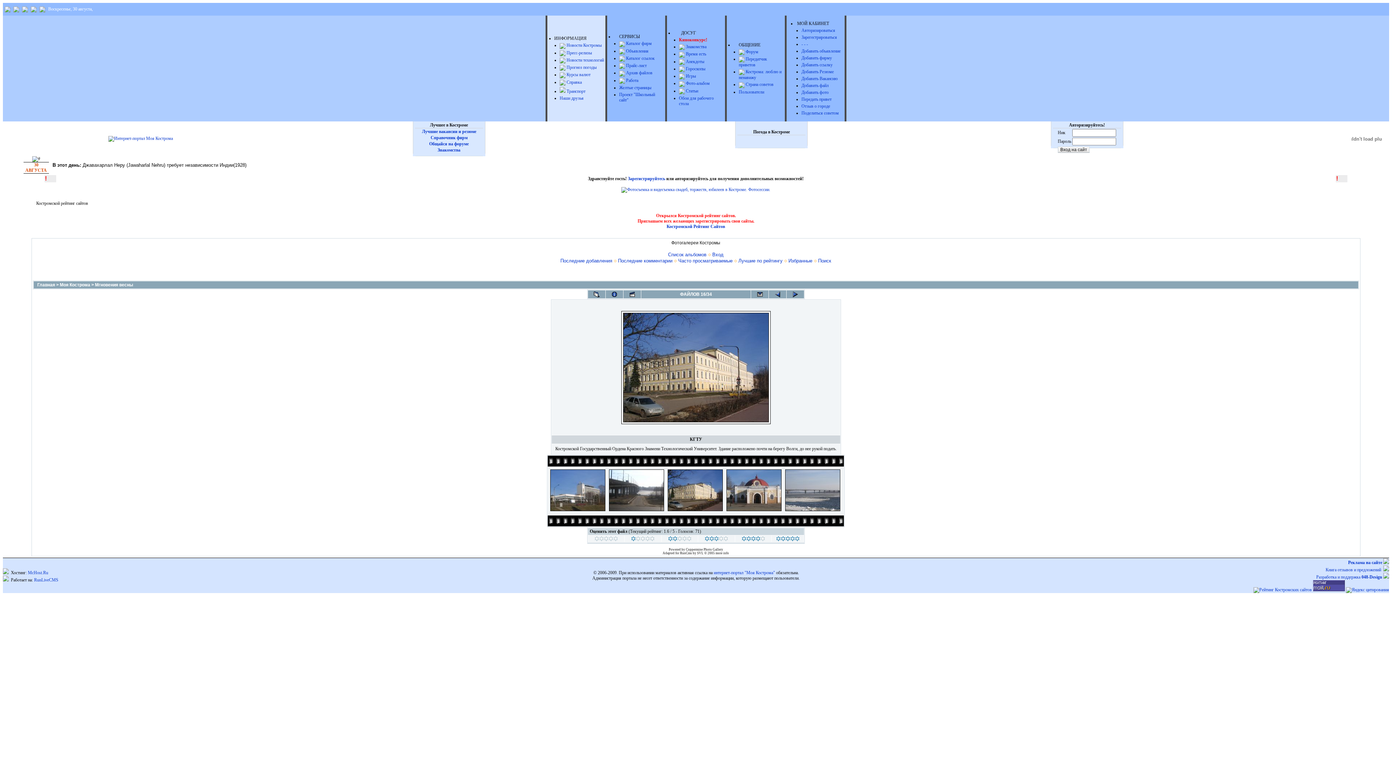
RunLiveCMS (46, 580)
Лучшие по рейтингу (760, 261)
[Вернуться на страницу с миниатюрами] (596, 294)
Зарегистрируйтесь (646, 178)
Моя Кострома (75, 284)
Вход (718, 254)
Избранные (800, 261)
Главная (46, 284)
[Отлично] (753, 539)
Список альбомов (687, 254)
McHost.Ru (38, 572)
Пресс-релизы (579, 52)
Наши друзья (572, 98)
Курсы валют (578, 74)
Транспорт (575, 91)
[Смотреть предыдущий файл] (777, 294)
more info (722, 553)
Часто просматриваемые (705, 261)
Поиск (824, 261)
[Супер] (788, 539)
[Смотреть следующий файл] (795, 294)
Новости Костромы (584, 45)
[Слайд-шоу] (632, 294)
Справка (574, 82)
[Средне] (680, 539)
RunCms (686, 553)
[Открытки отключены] (759, 294)
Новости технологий (585, 60)
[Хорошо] (716, 539)
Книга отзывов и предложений (1354, 569)
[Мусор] (606, 539)
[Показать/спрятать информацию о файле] (614, 294)
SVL (700, 553)
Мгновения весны (114, 284)
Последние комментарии (645, 261)
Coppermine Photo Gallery (704, 549)
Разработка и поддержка (1349, 577)
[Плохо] (643, 539)
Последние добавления (586, 261)
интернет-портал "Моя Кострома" (744, 572)
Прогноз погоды (581, 67)
